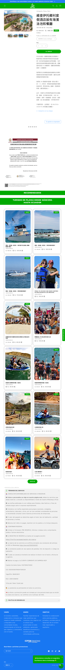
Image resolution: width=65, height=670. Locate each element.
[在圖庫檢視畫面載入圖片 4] (26, 35)
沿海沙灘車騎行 (38, 471)
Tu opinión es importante (53, 121)
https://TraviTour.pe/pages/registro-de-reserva (21, 539)
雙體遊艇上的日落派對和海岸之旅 (43, 337)
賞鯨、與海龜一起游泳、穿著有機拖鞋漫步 (45, 245)
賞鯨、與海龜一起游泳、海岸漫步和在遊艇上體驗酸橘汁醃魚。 (17, 246)
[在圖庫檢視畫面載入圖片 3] (21, 35)
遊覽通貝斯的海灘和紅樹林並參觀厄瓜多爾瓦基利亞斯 (17, 337)
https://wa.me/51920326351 (29, 545)
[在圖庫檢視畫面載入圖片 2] (15, 35)
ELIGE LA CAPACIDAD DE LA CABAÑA (46, 35)
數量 (37, 42)
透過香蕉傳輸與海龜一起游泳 (42, 383)
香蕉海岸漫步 (9, 471)
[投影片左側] (5, 36)
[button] (4, 5)
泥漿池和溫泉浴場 (10, 427)
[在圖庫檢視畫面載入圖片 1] (10, 35)
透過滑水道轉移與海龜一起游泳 (13, 383)
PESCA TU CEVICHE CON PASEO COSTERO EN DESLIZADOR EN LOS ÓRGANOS (46, 292)
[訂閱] (30, 651)
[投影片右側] (30, 36)
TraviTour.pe (58, 665)
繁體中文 (8, 665)
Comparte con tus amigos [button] (45, 111)
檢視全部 (32, 481)
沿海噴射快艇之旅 (39, 427)
